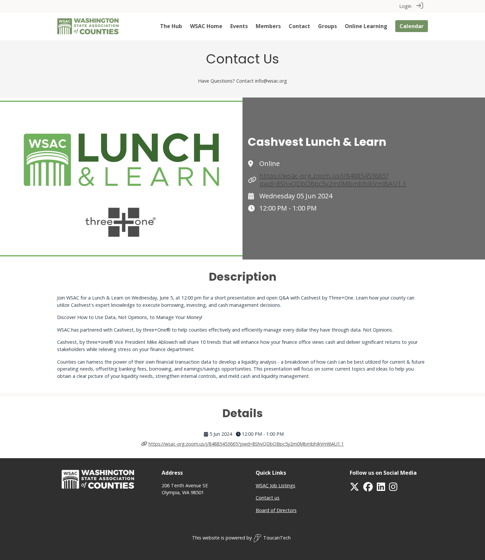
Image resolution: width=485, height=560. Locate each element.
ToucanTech (277, 538)
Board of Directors (276, 510)
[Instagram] (393, 488)
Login (405, 6)
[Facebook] (368, 488)
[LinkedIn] (381, 488)
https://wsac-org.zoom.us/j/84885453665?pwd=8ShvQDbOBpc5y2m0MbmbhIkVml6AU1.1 (332, 179)
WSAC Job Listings (275, 485)
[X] (354, 488)
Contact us (267, 498)
